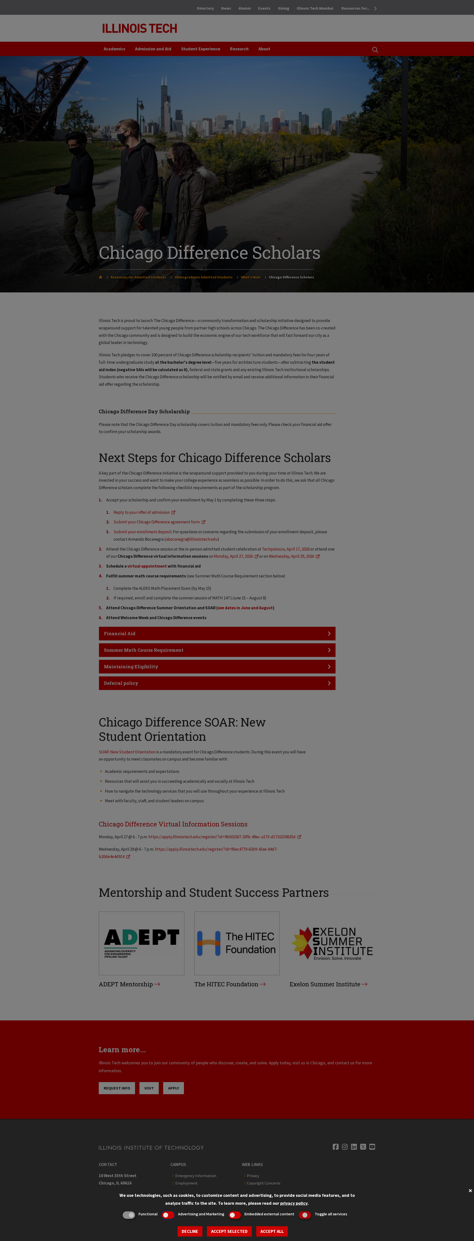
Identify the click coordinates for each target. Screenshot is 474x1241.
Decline (190, 1231)
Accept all (272, 1231)
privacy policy (294, 1203)
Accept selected (229, 1231)
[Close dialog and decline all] (470, 1190)
